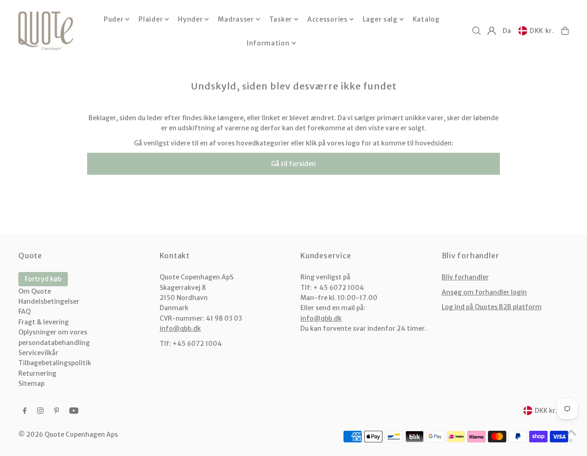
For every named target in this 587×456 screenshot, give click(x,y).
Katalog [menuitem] (426, 19)
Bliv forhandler (465, 277)
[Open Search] (476, 31)
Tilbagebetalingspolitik (54, 363)
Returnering (37, 373)
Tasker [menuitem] (280, 19)
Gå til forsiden (293, 164)
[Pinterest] (56, 411)
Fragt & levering (43, 322)
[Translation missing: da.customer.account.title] (491, 31)
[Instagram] (40, 411)
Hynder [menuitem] (190, 19)
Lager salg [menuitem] (380, 19)
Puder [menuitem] (114, 19)
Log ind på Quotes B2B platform (492, 307)
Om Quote (34, 291)
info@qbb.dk (180, 328)
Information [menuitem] (268, 43)
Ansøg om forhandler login (484, 292)
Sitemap (31, 383)
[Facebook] (25, 411)
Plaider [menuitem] (150, 19)
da (507, 31)
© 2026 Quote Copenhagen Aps (68, 434)
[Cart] (565, 31)
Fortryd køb (43, 279)
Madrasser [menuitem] (236, 19)
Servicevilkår (38, 353)
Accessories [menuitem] (327, 19)
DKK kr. (542, 31)
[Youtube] (73, 411)
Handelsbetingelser (48, 301)
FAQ (24, 311)
